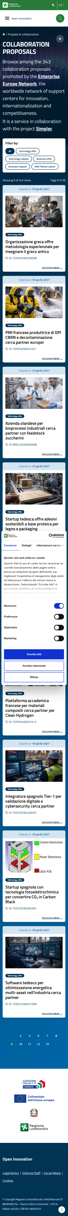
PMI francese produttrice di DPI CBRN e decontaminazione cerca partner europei (33, 337)
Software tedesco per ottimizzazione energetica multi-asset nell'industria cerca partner (33, 989)
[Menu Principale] (7, 18)
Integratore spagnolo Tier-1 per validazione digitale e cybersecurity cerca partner (33, 801)
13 (47, 1044)
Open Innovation (22, 18)
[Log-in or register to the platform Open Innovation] (53, 5)
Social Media (52, 1173)
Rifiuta (34, 677)
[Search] (60, 18)
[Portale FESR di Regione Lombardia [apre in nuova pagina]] (34, 1084)
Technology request (19, 159)
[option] (34, 228)
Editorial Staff (31, 1173)
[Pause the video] (60, 39)
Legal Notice (11, 1173)
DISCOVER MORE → (52, 267)
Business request (18, 166)
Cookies (8, 1180)
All (10, 151)
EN (60, 5)
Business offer (44, 159)
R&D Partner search (45, 166)
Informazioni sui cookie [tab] (51, 545)
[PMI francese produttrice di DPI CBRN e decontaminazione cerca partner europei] (34, 302)
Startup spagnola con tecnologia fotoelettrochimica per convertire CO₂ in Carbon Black (32, 894)
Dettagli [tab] (26, 545)
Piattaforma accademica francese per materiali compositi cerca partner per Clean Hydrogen (30, 707)
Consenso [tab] (10, 545)
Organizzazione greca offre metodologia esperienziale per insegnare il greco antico (32, 246)
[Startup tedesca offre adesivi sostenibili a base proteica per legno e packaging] (34, 489)
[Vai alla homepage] (4, 34)
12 (38, 1044)
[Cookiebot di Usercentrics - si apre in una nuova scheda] (49, 536)
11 (29, 1044)
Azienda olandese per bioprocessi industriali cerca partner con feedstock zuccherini (30, 430)
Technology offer (27, 151)
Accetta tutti (34, 654)
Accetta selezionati (34, 665)
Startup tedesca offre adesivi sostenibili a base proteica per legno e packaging (32, 524)
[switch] (59, 616)
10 (20, 1044)
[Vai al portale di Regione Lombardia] (12, 5)
